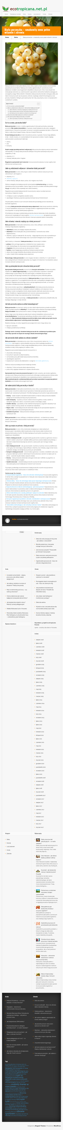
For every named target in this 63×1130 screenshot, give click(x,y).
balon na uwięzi (10, 1066)
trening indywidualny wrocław (15, 1107)
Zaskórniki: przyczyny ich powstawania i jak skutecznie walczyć (46, 925)
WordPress (57, 1126)
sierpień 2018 (39, 785)
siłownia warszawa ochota (14, 1093)
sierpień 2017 (39, 802)
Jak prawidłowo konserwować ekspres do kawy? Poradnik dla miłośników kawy (45, 589)
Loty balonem (37, 14)
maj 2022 (38, 728)
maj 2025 (38, 689)
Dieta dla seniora (40, 602)
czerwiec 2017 (40, 809)
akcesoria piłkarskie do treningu (13, 1064)
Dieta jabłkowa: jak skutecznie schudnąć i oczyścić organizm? (44, 908)
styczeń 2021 (40, 760)
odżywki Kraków (10, 1082)
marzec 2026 (40, 654)
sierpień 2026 (40, 639)
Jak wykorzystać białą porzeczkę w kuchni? (18, 116)
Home (6, 14)
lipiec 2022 (39, 724)
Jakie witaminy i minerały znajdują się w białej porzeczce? (24, 109)
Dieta (24, 14)
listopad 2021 (40, 735)
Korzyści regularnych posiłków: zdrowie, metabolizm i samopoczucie (28, 499)
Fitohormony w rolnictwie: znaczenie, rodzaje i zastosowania (46, 892)
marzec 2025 (39, 696)
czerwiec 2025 (40, 685)
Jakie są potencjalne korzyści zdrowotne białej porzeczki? (23, 111)
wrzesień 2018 (40, 781)
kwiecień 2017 (40, 816)
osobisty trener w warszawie (17, 1085)
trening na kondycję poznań (14, 1109)
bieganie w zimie (22, 1068)
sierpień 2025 (39, 678)
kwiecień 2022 (40, 731)
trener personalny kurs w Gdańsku (16, 1101)
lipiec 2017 (39, 806)
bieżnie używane (9, 1069)
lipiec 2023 (39, 721)
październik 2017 (40, 795)
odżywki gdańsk (24, 1081)
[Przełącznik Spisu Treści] (38, 104)
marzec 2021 (39, 753)
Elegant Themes (40, 1126)
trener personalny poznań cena (16, 1103)
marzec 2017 (39, 820)
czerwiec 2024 (40, 703)
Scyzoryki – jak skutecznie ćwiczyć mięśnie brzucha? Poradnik (46, 872)
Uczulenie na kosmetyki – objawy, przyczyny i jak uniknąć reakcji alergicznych (16, 577)
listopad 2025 (40, 668)
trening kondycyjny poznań (19, 1108)
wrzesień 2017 (40, 799)
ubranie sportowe (14, 1112)
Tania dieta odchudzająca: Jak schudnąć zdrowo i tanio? (24, 505)
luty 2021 (38, 756)
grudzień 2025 (40, 664)
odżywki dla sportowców (15, 1081)
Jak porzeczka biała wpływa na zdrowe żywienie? (20, 114)
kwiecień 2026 (40, 650)
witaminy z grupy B (11, 178)
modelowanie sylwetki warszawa (14, 1078)
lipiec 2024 (39, 700)
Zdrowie (50, 14)
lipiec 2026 (39, 643)
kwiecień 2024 (40, 710)
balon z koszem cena (19, 1066)
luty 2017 (38, 823)
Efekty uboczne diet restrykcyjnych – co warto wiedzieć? (46, 841)
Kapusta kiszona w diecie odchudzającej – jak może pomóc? (25, 487)
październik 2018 (40, 777)
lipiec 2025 (39, 682)
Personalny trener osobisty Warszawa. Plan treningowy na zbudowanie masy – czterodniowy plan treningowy (17, 615)
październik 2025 (41, 671)
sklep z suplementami (14, 1095)
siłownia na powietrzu (14, 1091)
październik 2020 (41, 767)
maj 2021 (38, 746)
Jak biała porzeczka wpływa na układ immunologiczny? (23, 113)
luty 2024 (38, 714)
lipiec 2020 (39, 774)
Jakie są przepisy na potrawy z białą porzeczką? (21, 118)
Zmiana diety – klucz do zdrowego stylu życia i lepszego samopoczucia (28, 481)
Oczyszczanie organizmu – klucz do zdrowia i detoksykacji (24, 475)
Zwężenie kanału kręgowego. (43, 1043)
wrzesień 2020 (40, 770)
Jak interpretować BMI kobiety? (15, 1021)
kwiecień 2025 (40, 693)
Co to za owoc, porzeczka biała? (15, 106)
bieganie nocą (11, 1068)
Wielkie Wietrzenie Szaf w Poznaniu (17, 608)
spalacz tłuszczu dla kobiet (17, 1097)
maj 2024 (38, 707)
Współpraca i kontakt (15, 14)
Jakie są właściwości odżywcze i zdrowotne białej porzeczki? (23, 108)
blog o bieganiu (17, 1069)
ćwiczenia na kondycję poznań (19, 1115)
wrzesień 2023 (40, 717)
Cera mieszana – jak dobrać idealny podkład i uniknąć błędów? (46, 858)
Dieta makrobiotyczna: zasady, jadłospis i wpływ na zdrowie (25, 493)
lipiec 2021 (39, 739)
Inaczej (29, 14)
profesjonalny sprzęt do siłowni (15, 1090)
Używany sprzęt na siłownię (16, 1114)
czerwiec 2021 (40, 742)
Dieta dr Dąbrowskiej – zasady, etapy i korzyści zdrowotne (45, 976)
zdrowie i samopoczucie (36, 215)
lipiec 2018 (39, 788)
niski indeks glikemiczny (42, 361)
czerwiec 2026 (40, 647)
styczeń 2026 (40, 661)
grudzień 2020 (40, 763)
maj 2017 (38, 813)
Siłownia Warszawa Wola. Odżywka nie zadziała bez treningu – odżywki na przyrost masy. (18, 1015)
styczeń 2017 (40, 827)
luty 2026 (38, 657)
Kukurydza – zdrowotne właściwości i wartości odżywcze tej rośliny (45, 957)
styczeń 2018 (40, 792)
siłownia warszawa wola (15, 1094)
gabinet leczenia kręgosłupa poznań (16, 1073)
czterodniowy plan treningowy (15, 1071)
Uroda (44, 14)
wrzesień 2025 (40, 675)
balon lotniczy (14, 1065)
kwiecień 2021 (40, 749)
